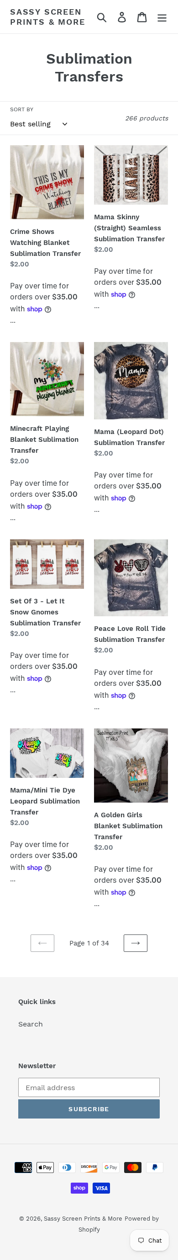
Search (30, 1024)
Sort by (21, 109)
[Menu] (162, 16)
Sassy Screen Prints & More (47, 17)
